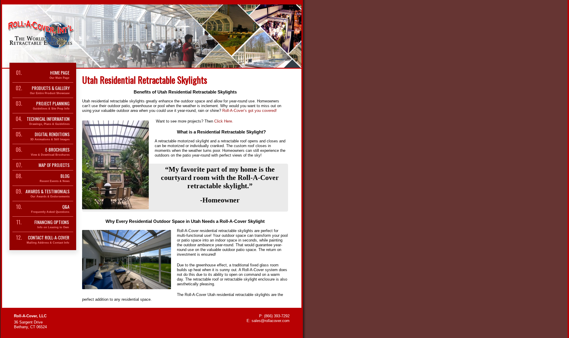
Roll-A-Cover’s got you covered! (249, 110)
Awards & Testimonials (47, 193)
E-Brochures (50, 151)
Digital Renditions (50, 136)
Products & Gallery (50, 90)
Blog (55, 178)
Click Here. (224, 121)
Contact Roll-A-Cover (48, 239)
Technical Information (48, 120)
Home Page (59, 74)
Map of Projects (54, 164)
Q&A (50, 208)
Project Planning (51, 105)
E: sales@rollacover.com (268, 320)
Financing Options (51, 224)
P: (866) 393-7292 (274, 316)
